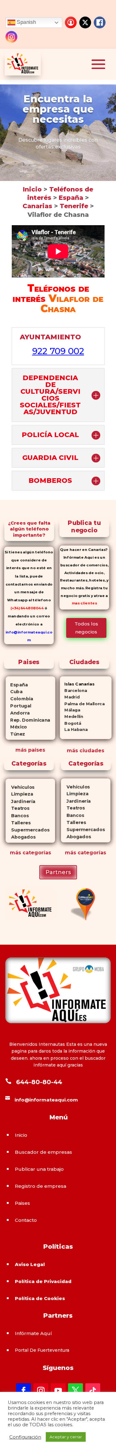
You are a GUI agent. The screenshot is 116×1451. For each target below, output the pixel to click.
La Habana (74, 729)
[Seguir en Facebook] (23, 1390)
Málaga (70, 710)
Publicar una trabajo (39, 1169)
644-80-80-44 (39, 1082)
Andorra (18, 712)
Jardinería (20, 801)
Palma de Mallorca (82, 703)
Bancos (17, 815)
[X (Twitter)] (85, 22)
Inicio (32, 189)
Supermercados (27, 829)
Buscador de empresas (43, 1152)
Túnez (15, 734)
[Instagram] (11, 37)
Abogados (21, 836)
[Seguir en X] (75, 1390)
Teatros (17, 808)
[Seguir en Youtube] (58, 1390)
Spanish (25, 22)
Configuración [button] (25, 1437)
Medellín (71, 716)
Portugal (18, 705)
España (72, 197)
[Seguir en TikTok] (92, 1390)
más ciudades (85, 750)
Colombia (19, 699)
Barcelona (73, 690)
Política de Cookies (40, 1298)
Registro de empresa (40, 1186)
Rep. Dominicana (28, 720)
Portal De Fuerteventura (42, 1350)
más (15, 853)
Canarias (37, 206)
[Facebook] (99, 22)
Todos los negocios (86, 628)
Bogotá (70, 723)
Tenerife (75, 206)
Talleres (18, 822)
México (16, 727)
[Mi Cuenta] (71, 22)
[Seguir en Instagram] (40, 1390)
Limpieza (19, 794)
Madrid (69, 697)
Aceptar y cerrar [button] (65, 1436)
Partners (58, 872)
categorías (36, 853)
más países (30, 750)
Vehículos (20, 787)
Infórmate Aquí (33, 1333)
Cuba (14, 691)
